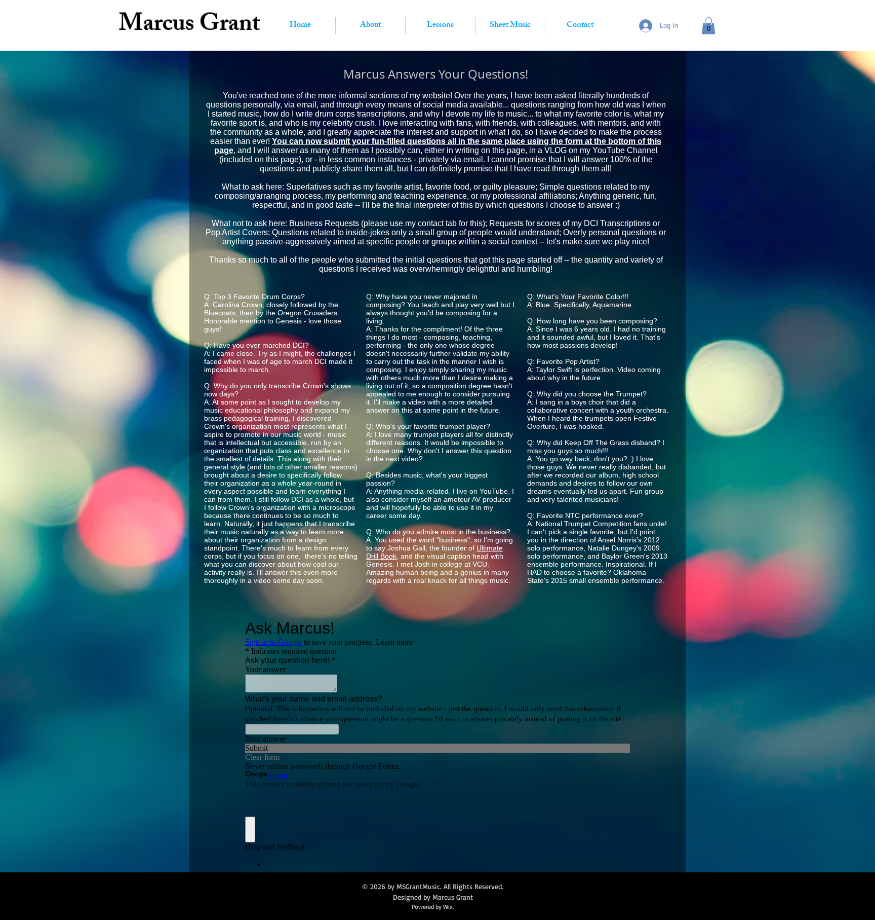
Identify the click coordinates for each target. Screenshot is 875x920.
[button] (708, 25)
